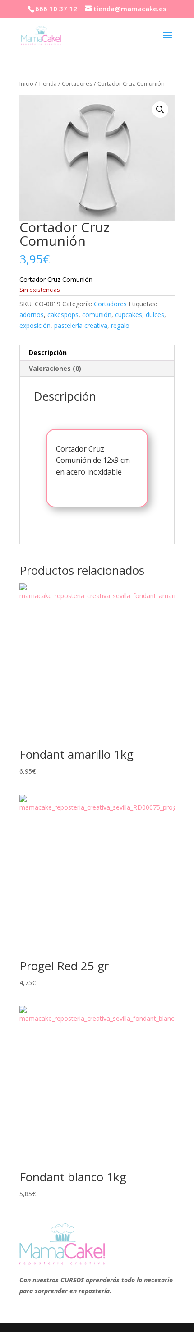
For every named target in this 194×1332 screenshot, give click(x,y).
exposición (35, 325)
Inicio (26, 83)
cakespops (63, 314)
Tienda (47, 83)
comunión (96, 314)
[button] (160, 109)
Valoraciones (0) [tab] (55, 368)
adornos (31, 314)
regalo (120, 325)
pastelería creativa (80, 325)
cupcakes (128, 314)
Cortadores (77, 83)
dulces (155, 314)
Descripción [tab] (48, 352)
